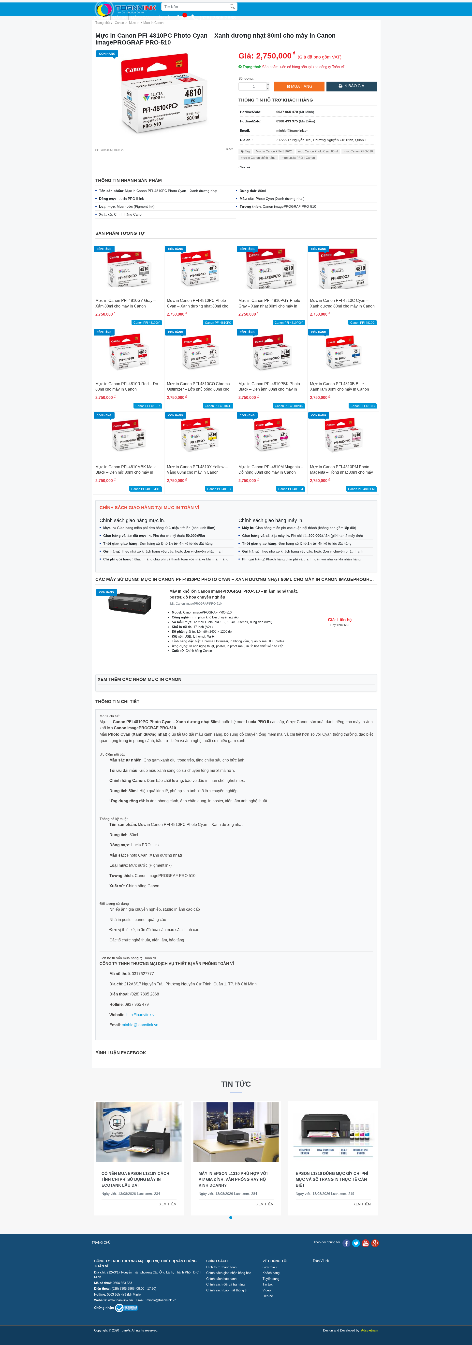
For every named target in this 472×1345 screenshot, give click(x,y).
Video (267, 1290)
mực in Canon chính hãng (258, 158)
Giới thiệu (270, 1267)
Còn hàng (107, 54)
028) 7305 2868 (218, 17)
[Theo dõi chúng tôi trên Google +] (375, 1243)
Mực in (101, 17)
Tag (247, 151)
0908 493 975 (287, 121)
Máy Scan (140, 17)
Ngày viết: (113, 1194)
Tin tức (236, 1084)
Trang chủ (102, 23)
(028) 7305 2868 (123, 1288)
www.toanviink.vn (120, 1300)
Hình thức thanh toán (221, 1267)
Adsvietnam (369, 1330)
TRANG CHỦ (101, 1242)
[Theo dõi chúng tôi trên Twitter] (356, 1243)
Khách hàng (271, 1273)
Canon (119, 23)
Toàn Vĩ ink (321, 1261)
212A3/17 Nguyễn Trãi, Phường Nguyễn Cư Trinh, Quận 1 (321, 140)
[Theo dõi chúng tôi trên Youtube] (365, 1243)
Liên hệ (163, 17)
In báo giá (353, 86)
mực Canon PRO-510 (358, 151)
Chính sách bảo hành (221, 1279)
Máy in (119, 17)
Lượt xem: (149, 1194)
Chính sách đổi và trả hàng (225, 1284)
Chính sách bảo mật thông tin (227, 1290)
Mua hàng (301, 86)
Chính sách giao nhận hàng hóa (228, 1273)
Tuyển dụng (271, 1279)
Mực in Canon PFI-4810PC (274, 151)
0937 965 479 (287, 112)
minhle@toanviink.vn (292, 130)
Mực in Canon (153, 23)
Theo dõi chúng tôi (326, 1242)
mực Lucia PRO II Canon (298, 158)
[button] (230, 1217)
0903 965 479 (116, 1294)
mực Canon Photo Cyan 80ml (318, 151)
